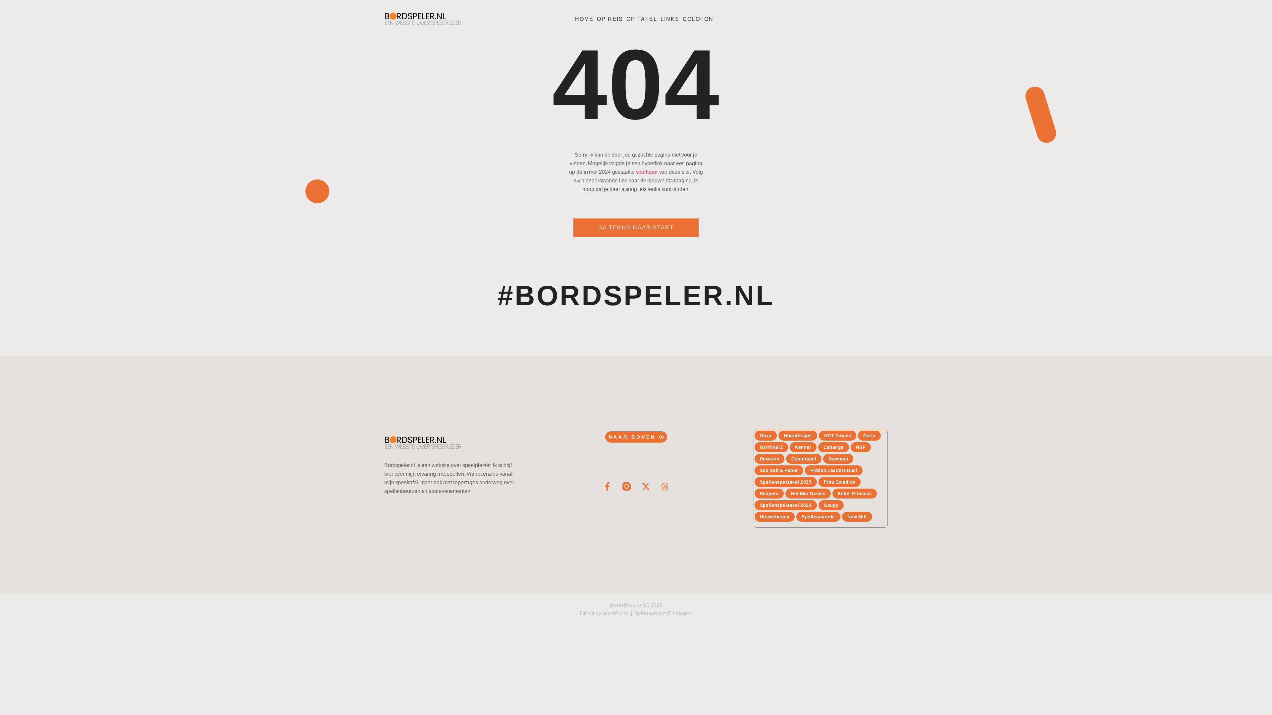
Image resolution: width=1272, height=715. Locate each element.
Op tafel (641, 19)
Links (670, 19)
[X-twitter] (646, 486)
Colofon (698, 19)
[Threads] (665, 486)
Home (584, 19)
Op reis (610, 19)
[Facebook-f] (607, 486)
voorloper (647, 172)
